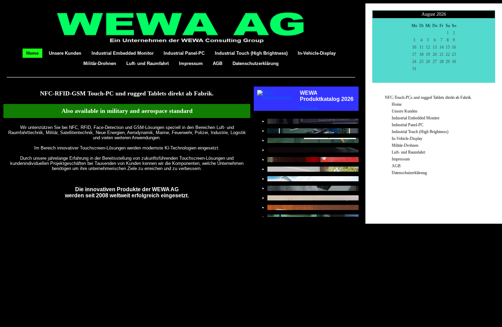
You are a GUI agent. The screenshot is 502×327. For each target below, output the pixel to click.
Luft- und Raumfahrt (147, 63)
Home (32, 53)
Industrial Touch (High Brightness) (251, 53)
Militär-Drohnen (99, 63)
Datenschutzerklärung (256, 63)
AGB (217, 63)
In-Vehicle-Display (317, 53)
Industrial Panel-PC (184, 53)
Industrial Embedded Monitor (123, 53)
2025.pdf (309, 108)
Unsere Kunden (65, 53)
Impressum (191, 63)
